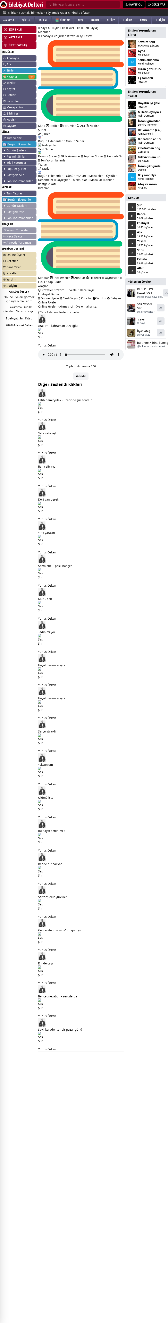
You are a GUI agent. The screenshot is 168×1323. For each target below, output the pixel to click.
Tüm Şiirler (14, 138)
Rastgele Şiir (15, 175)
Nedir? (11, 120)
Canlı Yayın (14, 267)
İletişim (12, 285)
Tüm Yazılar (14, 193)
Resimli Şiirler (16, 156)
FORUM (95, 20)
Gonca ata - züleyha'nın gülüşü (59, 930)
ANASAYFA (8, 20)
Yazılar (11, 83)
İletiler (11, 95)
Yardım (11, 279)
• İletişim (30, 311)
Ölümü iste (45, 797)
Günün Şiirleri (16, 150)
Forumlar (13, 101)
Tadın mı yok (46, 632)
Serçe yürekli (47, 731)
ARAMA (144, 20)
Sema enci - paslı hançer (55, 566)
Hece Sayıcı (14, 236)
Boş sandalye (147, 175)
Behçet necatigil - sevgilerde (57, 996)
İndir (82, 376)
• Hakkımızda (14, 307)
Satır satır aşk (47, 433)
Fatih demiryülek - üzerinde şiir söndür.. (65, 400)
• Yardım (19, 311)
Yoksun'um (45, 765)
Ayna (141, 51)
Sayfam (12, 126)
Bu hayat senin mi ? (51, 831)
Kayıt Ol (45, 28)
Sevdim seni (146, 42)
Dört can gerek (48, 499)
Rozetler (12, 261)
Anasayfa (13, 58)
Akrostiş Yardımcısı (19, 242)
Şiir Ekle (59, 28)
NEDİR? (111, 20)
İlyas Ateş (143, 331)
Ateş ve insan (147, 184)
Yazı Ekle (74, 28)
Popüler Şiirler (16, 169)
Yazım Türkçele (66, 290)
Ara (9, 64)
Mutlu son (45, 599)
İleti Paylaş (90, 28)
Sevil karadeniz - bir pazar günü (60, 1029)
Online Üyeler (16, 255)
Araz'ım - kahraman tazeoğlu (58, 326)
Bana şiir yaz (47, 466)
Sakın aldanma (148, 60)
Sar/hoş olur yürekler (52, 897)
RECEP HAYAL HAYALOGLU (146, 291)
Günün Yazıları (17, 206)
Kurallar (12, 273)
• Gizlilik (27, 307)
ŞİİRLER (26, 20)
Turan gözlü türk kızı (152, 69)
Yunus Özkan (47, 345)
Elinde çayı (45, 963)
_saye (140, 319)
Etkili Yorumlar (16, 163)
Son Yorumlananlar (20, 181)
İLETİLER (127, 20)
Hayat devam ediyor (51, 665)
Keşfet (11, 89)
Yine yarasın (46, 533)
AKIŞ (80, 20)
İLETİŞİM (160, 20)
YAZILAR (43, 20)
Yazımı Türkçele (17, 230)
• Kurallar (8, 311)
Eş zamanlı (145, 78)
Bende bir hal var (50, 864)
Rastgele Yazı (16, 212)
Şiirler (11, 70)
